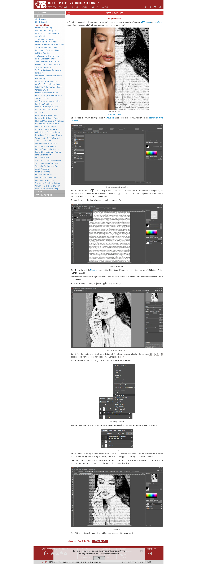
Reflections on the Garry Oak (45, 30)
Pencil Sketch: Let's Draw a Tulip (46, 189)
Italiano (83, 562)
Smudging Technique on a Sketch (47, 61)
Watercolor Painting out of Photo (47, 166)
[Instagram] (48, 554)
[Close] (141, 551)
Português (75, 562)
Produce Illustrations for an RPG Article (49, 44)
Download (63, 7)
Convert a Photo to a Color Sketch (47, 186)
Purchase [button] (74, 7)
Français (52, 562)
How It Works (41, 13)
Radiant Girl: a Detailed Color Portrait (48, 76)
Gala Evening (40, 78)
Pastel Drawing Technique (44, 180)
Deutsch (59, 562)
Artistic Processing (42, 169)
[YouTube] (52, 554)
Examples (39, 16)
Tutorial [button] (85, 7)
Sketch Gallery (40, 19)
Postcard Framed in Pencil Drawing (48, 152)
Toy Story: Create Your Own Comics (48, 70)
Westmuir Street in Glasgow (45, 126)
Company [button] (105, 7)
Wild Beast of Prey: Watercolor (46, 143)
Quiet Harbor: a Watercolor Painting (48, 132)
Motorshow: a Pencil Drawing (45, 146)
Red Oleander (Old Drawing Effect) (47, 50)
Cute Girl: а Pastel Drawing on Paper (48, 87)
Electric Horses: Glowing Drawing (47, 33)
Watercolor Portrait (42, 157)
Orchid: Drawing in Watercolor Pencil (48, 95)
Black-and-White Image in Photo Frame (49, 121)
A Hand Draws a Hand (43, 140)
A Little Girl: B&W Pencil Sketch (46, 129)
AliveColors (159, 22)
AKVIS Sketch (146, 22)
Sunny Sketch (40, 36)
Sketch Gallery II (41, 22)
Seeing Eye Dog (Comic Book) (46, 47)
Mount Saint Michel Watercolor (46, 81)
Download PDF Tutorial (44, 195)
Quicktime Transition (42, 53)
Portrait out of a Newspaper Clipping (48, 135)
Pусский (98, 562)
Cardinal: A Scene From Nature (46, 93)
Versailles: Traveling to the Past (46, 107)
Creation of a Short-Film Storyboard (48, 64)
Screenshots (40, 192)
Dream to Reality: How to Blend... (47, 118)
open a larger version (115, 114)
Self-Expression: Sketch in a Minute (48, 101)
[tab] (49, 12)
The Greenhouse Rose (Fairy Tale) (47, 56)
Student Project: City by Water (46, 42)
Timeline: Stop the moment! (45, 39)
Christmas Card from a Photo (46, 115)
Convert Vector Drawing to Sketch (47, 138)
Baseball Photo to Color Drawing (47, 149)
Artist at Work (40, 112)
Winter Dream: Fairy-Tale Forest (46, 163)
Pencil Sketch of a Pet (43, 155)
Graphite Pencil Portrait (43, 174)
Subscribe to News (149, 549)
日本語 (90, 562)
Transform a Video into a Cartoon (47, 183)
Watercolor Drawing (42, 172)
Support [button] (95, 7)
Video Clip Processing (43, 67)
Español (67, 562)
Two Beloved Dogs (42, 98)
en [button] (160, 7)
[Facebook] (44, 554)
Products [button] (52, 7)
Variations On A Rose (42, 90)
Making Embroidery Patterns (45, 59)
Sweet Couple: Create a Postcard (47, 124)
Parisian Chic (40, 73)
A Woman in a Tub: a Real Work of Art (48, 160)
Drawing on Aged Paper (44, 104)
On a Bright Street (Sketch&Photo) (47, 84)
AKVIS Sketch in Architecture (45, 177)
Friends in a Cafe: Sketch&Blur (46, 109)
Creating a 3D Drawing (43, 27)
